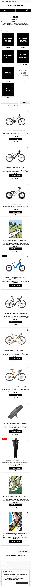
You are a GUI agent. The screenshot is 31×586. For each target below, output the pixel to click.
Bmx (23, 81)
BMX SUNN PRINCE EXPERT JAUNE (15, 131)
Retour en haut (24, 551)
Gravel (23, 48)
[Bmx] (23, 73)
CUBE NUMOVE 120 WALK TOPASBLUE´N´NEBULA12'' (15, 277)
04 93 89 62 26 (12, 1)
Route (8, 48)
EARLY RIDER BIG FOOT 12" (15, 204)
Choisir (10, 102)
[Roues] (8, 73)
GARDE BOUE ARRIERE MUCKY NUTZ (15, 460)
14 (15, 548)
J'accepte (22, 583)
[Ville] (8, 89)
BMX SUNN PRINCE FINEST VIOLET (15, 167)
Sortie (8, 583)
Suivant (21, 548)
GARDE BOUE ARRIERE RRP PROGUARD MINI (15, 423)
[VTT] (8, 56)
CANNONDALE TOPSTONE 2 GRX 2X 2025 (15, 350)
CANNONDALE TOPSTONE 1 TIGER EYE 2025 (15, 387)
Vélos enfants (23, 64)
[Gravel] (23, 39)
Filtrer (25, 102)
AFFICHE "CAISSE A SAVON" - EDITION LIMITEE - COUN (15, 497)
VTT (8, 64)
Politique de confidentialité (10, 579)
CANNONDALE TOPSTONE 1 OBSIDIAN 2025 (15, 314)
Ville (8, 98)
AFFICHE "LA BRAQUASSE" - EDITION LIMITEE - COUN (15, 533)
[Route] (8, 39)
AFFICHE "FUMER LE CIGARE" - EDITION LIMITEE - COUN (15, 241)
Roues (8, 81)
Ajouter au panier (15, 139)
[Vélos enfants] (23, 56)
